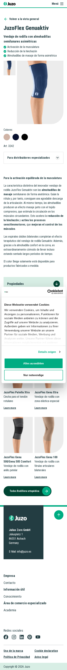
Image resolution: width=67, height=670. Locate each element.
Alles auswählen (33, 363)
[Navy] (16, 137)
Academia (10, 610)
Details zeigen (47, 351)
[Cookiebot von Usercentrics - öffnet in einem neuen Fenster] (48, 292)
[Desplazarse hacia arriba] (58, 515)
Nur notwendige (33, 375)
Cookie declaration (46, 651)
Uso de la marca (13, 651)
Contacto (9, 583)
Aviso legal (41, 657)
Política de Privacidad (17, 657)
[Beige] (7, 137)
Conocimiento (12, 596)
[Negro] (24, 137)
